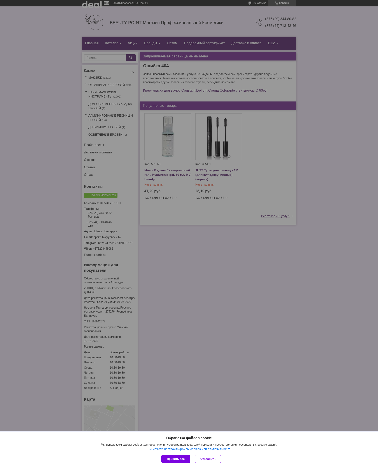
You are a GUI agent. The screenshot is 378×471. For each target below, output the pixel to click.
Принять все (176, 458)
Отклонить (207, 458)
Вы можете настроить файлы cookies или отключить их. (187, 449)
